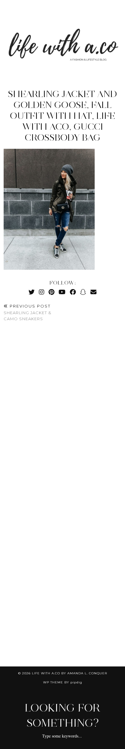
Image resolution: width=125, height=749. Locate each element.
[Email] (93, 292)
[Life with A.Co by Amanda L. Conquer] (62, 39)
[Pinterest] (51, 292)
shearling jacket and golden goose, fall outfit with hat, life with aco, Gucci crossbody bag (62, 115)
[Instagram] (41, 292)
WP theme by (62, 682)
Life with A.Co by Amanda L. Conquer (69, 673)
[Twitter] (32, 292)
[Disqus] (62, 416)
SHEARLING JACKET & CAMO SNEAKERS (27, 312)
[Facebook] (73, 292)
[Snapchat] (83, 292)
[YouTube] (62, 292)
